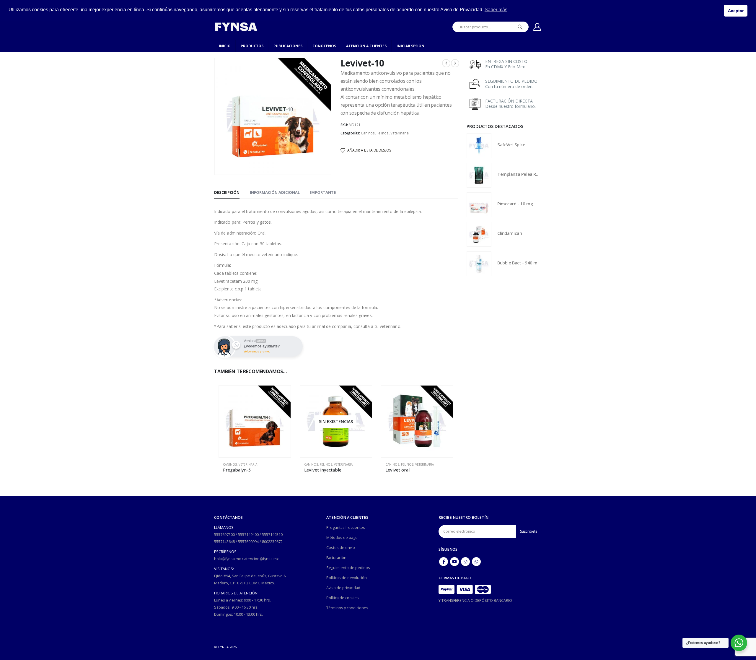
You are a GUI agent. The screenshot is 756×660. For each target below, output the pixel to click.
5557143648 (224, 541)
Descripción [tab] (226, 192)
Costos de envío (340, 547)
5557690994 (248, 541)
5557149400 (248, 534)
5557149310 (272, 534)
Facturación (336, 557)
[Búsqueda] (520, 27)
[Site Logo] (236, 26)
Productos (252, 45)
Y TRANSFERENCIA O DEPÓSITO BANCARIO (475, 600)
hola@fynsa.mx (227, 558)
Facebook (443, 561)
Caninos (368, 133)
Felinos (383, 133)
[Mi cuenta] (537, 27)
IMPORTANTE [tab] (323, 192)
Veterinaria (399, 133)
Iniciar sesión (410, 45)
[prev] (446, 63)
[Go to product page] (255, 421)
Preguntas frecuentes (345, 527)
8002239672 (272, 541)
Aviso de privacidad (343, 587)
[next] (455, 63)
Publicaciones (287, 45)
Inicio (225, 45)
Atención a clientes (366, 45)
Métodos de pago (342, 537)
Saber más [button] (496, 9)
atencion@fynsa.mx (261, 558)
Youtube (454, 561)
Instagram (465, 561)
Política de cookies (342, 597)
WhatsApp (476, 561)
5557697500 (224, 534)
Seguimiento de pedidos (348, 567)
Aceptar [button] (736, 10)
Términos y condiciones (347, 607)
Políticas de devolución (346, 577)
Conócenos (324, 45)
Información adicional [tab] (275, 192)
